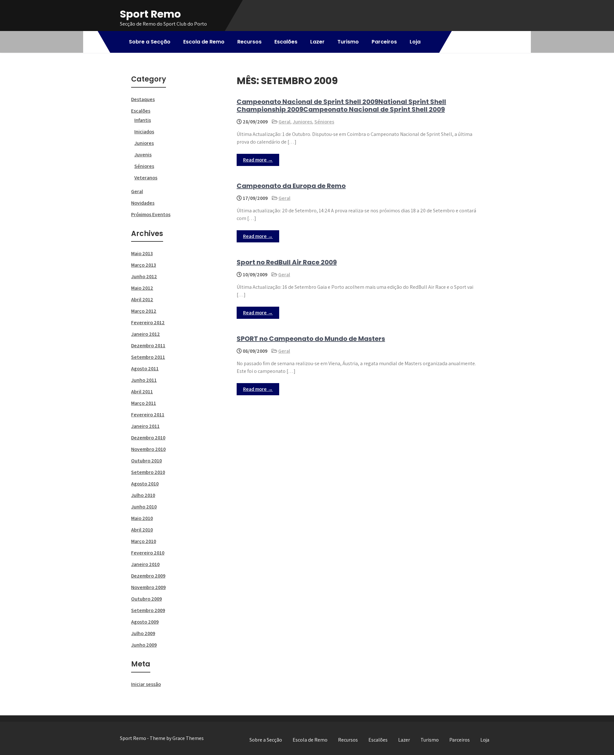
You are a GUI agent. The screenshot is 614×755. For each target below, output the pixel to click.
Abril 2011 (142, 391)
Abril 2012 (142, 299)
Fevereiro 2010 (147, 552)
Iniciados (144, 131)
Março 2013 (143, 265)
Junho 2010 (144, 506)
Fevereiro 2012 (148, 322)
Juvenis (143, 154)
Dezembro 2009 (148, 575)
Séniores (324, 121)
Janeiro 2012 (145, 334)
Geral (284, 121)
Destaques (143, 99)
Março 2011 (143, 403)
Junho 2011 (144, 380)
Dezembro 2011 (148, 345)
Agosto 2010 (145, 483)
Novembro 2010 (148, 449)
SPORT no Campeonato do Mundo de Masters (311, 338)
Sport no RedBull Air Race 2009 (287, 262)
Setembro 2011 (148, 357)
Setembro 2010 (148, 472)
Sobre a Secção (149, 41)
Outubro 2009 (146, 598)
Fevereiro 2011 (147, 414)
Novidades (142, 203)
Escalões (285, 41)
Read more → (258, 159)
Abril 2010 (142, 529)
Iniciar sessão (146, 684)
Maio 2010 (142, 518)
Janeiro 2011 (145, 426)
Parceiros (384, 41)
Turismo (348, 41)
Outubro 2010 (146, 460)
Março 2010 (143, 541)
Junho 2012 (144, 276)
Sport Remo (150, 14)
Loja (415, 41)
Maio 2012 (142, 288)
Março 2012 (143, 311)
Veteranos (145, 177)
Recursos (249, 41)
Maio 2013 (142, 253)
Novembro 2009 (148, 587)
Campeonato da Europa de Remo (291, 185)
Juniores (302, 121)
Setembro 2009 (148, 610)
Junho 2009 (144, 644)
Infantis (142, 120)
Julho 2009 (143, 633)
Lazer (317, 41)
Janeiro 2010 (145, 564)
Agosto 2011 (145, 368)
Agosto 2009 (145, 621)
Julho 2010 (143, 495)
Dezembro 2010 (148, 437)
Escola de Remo (203, 41)
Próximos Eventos (150, 214)
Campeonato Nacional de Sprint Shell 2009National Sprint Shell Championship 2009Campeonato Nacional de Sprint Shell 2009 (341, 105)
